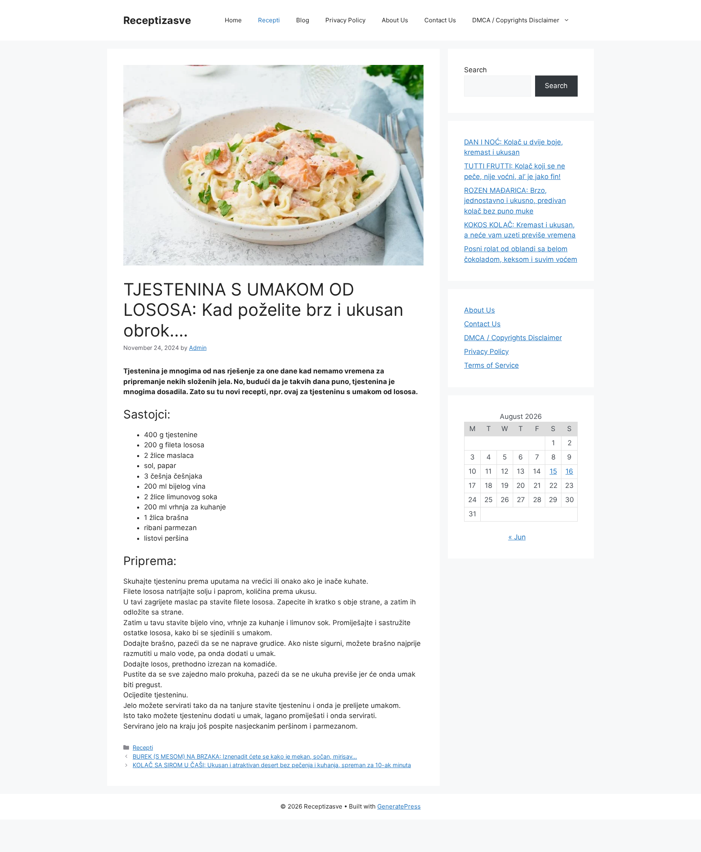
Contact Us (440, 20)
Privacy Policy (345, 20)
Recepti (269, 20)
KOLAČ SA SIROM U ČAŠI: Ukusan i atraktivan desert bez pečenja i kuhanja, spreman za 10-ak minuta (272, 764)
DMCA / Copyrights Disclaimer (515, 20)
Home (233, 20)
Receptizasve (157, 20)
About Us (395, 20)
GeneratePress (399, 806)
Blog (302, 20)
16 (569, 471)
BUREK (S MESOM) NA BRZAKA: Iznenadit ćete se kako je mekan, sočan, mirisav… (245, 756)
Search (475, 70)
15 (553, 471)
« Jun (517, 537)
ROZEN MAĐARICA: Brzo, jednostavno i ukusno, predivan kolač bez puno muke (515, 200)
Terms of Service (491, 365)
